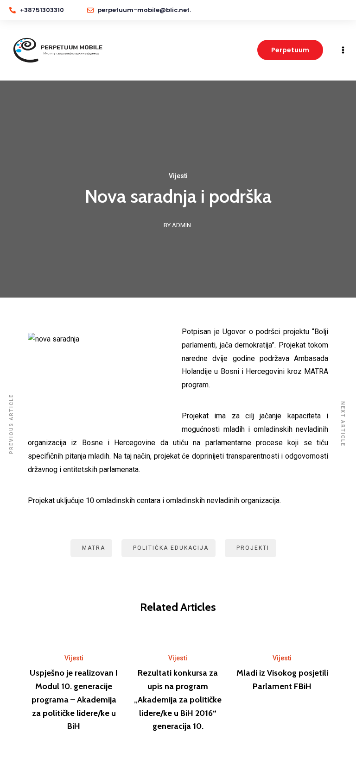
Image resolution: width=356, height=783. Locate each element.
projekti (252, 548)
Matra (93, 548)
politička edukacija (171, 548)
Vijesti (178, 176)
